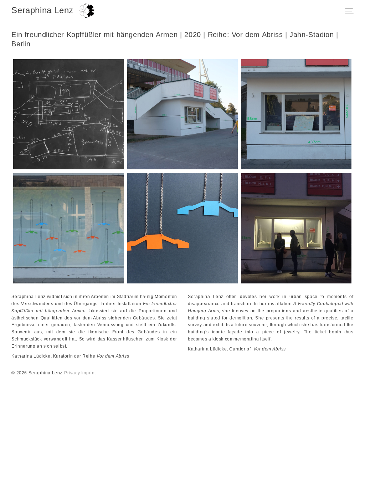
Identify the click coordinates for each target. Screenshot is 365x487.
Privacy (72, 372)
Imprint (88, 372)
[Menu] (351, 11)
